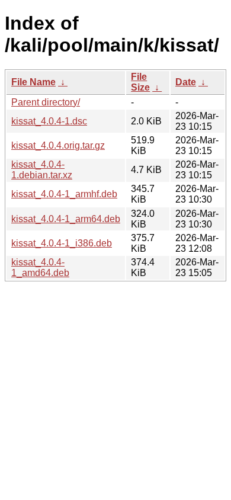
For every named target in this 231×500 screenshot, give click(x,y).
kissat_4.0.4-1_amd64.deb (40, 267)
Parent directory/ (45, 102)
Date (185, 82)
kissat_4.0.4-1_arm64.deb (65, 219)
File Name (33, 82)
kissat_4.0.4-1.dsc (49, 121)
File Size (140, 82)
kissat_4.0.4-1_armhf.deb (64, 194)
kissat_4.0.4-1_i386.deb (61, 243)
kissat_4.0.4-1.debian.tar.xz (41, 169)
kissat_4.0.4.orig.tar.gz (58, 145)
